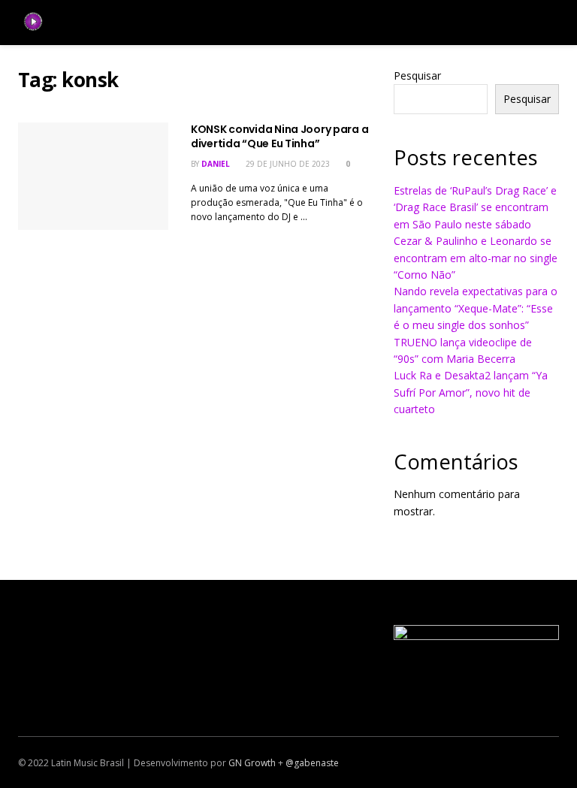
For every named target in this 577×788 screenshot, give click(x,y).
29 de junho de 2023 (286, 164)
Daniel (215, 164)
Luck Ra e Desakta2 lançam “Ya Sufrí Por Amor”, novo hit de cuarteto (471, 392)
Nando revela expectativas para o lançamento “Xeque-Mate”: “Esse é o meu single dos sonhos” (475, 308)
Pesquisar (417, 75)
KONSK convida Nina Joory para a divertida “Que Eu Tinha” (279, 137)
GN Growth (252, 762)
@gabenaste (312, 762)
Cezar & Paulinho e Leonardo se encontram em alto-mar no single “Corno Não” (475, 258)
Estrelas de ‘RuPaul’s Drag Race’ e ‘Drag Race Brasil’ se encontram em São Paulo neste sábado (475, 207)
